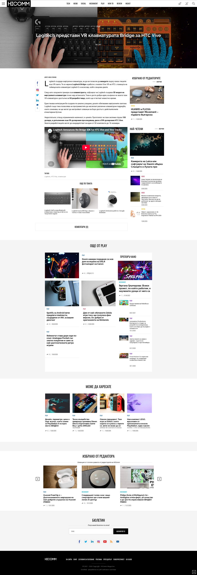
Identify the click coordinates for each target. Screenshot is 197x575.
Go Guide (129, 559)
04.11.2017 (98, 45)
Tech (68, 3)
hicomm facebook (79, 541)
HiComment (93, 3)
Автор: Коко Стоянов (50, 77)
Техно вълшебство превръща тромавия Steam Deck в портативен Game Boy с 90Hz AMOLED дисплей (85, 423)
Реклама (99, 559)
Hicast (128, 3)
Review (119, 3)
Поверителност (118, 559)
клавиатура (62, 176)
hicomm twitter (85, 541)
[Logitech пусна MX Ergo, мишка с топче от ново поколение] (85, 198)
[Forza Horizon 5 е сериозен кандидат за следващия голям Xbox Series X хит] (123, 356)
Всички (159, 82)
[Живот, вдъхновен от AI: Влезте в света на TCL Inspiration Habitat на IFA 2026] (135, 214)
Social (83, 3)
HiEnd (75, 3)
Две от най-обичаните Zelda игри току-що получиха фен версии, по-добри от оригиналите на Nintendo (97, 316)
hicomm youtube (104, 541)
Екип (75, 559)
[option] (146, 183)
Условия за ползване (86, 559)
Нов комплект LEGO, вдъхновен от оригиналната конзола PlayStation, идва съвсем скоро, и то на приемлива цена (138, 424)
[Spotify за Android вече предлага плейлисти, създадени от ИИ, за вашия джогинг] (62, 293)
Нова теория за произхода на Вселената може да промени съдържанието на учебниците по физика (151, 183)
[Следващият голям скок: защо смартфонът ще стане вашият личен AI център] (100, 478)
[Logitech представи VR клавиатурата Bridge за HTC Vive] (37, 91)
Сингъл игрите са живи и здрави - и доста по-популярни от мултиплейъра (139, 340)
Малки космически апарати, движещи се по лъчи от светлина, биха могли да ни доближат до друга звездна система (151, 200)
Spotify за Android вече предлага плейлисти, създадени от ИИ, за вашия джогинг (60, 316)
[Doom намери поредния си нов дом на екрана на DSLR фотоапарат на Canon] (62, 265)
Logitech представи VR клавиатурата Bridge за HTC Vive (98, 35)
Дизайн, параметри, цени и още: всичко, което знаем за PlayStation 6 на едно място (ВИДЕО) (57, 422)
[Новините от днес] (179, 3)
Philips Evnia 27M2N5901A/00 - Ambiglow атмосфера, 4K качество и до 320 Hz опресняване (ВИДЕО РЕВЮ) (136, 498)
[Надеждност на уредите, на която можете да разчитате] (147, 95)
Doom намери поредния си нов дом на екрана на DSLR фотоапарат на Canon (97, 261)
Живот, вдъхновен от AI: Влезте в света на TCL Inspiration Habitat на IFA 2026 (151, 215)
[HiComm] (19, 3)
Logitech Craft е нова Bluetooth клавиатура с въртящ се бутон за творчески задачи (56, 212)
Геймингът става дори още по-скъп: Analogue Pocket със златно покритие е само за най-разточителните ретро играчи (62, 340)
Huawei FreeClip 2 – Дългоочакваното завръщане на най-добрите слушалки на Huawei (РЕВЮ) (59, 498)
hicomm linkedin (92, 541)
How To (110, 3)
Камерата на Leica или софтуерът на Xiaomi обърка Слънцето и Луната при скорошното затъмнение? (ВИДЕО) (147, 168)
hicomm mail (117, 541)
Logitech (47, 176)
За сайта (69, 559)
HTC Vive (54, 176)
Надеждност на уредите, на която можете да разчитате (147, 112)
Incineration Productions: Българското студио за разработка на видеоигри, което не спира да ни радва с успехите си (140, 324)
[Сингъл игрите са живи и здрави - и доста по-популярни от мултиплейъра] (123, 338)
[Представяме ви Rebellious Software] (123, 303)
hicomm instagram (98, 541)
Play (102, 3)
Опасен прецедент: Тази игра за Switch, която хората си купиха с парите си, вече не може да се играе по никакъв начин (112, 423)
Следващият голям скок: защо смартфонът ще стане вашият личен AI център (96, 497)
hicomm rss (111, 541)
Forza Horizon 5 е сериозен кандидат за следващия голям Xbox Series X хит (139, 358)
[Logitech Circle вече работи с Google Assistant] (112, 198)
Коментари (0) (81, 226)
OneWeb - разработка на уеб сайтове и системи (98, 569)
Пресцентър (107, 559)
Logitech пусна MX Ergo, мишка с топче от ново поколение (83, 211)
